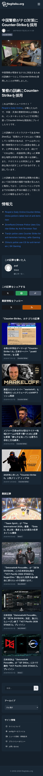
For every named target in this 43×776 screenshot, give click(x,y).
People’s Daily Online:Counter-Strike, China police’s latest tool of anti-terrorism (23, 215)
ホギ (16, 265)
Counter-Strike (7, 35)
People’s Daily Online (12, 107)
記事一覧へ (20, 274)
